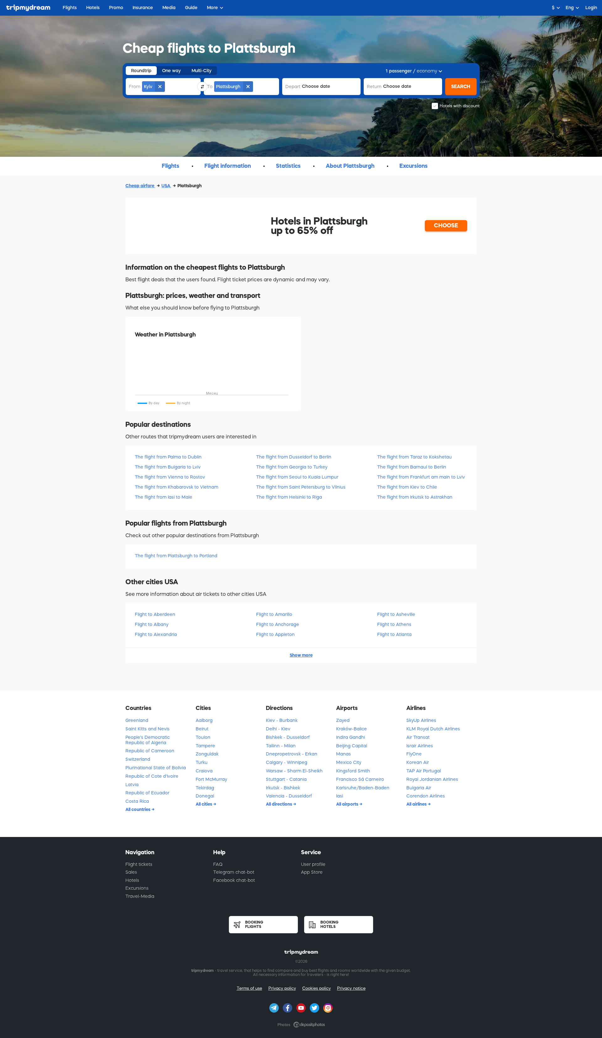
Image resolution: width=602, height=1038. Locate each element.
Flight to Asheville (396, 614)
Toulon (203, 737)
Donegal (205, 796)
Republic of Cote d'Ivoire (151, 776)
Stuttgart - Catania (286, 779)
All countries (138, 809)
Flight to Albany (151, 624)
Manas (343, 754)
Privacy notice (351, 988)
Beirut (202, 729)
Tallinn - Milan (281, 746)
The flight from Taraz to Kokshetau (414, 457)
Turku (202, 762)
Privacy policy (282, 988)
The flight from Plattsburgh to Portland (176, 555)
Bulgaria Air (418, 788)
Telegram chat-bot (233, 872)
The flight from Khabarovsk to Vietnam (176, 487)
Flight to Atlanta (394, 634)
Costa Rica (137, 801)
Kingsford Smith (353, 771)
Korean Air (417, 762)
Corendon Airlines (425, 796)
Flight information (227, 166)
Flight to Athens (394, 624)
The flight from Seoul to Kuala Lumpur (297, 477)
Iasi (339, 796)
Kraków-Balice (351, 729)
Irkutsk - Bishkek (283, 788)
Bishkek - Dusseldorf (288, 737)
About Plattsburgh (350, 166)
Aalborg (204, 720)
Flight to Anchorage (277, 624)
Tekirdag (205, 788)
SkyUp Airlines (421, 720)
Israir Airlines (419, 746)
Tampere (205, 746)
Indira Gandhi (350, 737)
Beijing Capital (351, 746)
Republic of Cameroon (149, 751)
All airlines (417, 804)
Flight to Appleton (275, 634)
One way (171, 70)
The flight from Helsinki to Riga (289, 497)
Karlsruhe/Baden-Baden (362, 788)
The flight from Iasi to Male (163, 497)
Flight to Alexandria (156, 634)
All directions (279, 804)
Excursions (413, 166)
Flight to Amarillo (274, 614)
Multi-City (202, 70)
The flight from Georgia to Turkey (291, 467)
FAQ (218, 864)
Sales (131, 872)
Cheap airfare (140, 185)
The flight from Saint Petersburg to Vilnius (301, 487)
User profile (313, 864)
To (210, 86)
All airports (347, 804)
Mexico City (348, 762)
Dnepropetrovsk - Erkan (291, 754)
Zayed (343, 720)
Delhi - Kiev (278, 729)
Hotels (132, 880)
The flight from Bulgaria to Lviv (168, 467)
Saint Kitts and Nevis (147, 729)
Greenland (136, 720)
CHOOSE (446, 225)
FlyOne (414, 754)
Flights (170, 166)
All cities (204, 804)
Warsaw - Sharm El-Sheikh (294, 771)
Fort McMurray (211, 779)
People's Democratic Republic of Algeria (147, 740)
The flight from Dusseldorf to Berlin (293, 457)
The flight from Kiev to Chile (407, 487)
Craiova (204, 771)
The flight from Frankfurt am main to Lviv (421, 477)
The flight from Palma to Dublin (168, 457)
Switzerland (137, 759)
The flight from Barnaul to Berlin (411, 467)
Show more (301, 655)
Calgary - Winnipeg (286, 762)
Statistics (288, 166)
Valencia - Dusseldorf (289, 796)
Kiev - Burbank (282, 720)
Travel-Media (139, 896)
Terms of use (249, 988)
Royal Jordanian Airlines (432, 779)
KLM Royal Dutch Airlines (433, 729)
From (134, 86)
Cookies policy (316, 988)
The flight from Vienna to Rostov (170, 477)
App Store (312, 872)
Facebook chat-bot (234, 880)
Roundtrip (141, 70)
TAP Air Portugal (423, 771)
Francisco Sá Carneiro (360, 779)
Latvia (132, 784)
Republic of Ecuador (147, 793)
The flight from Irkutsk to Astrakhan (414, 497)
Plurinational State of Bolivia (155, 767)
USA (166, 185)
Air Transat (418, 737)
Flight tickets (138, 864)
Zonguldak (207, 754)
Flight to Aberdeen (155, 614)
